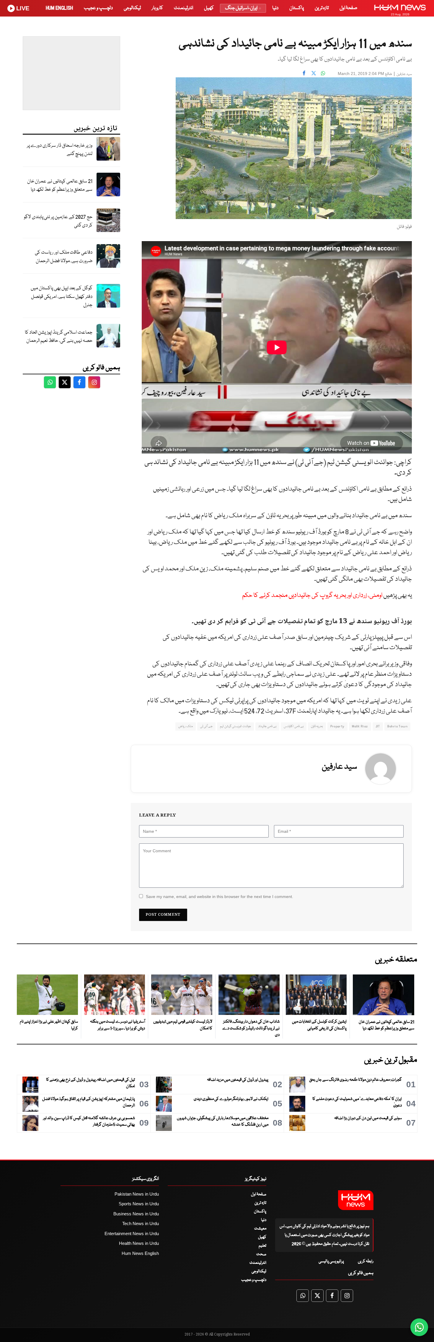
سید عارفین (404, 74)
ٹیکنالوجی (132, 8)
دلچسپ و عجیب (98, 8)
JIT (378, 726)
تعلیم (262, 1246)
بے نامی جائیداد (267, 726)
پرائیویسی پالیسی (331, 1261)
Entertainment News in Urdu (132, 1233)
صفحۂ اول (348, 8)
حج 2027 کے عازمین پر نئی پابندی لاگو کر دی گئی (58, 221)
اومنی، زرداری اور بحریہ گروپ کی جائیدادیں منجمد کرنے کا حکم (312, 595)
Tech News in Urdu (140, 1223)
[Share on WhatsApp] (323, 72)
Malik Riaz (360, 726)
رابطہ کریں (365, 1261)
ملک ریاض (185, 726)
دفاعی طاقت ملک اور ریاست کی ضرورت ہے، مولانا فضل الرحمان (63, 257)
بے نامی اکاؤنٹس (294, 726)
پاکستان (296, 8)
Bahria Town (397, 726)
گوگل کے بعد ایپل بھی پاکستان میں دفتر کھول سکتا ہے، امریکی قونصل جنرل (61, 297)
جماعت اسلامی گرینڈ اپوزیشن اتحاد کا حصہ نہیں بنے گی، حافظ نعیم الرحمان (58, 337)
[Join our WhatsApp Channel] (419, 1327)
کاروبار (157, 8)
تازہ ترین (322, 8)
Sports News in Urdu (139, 1203)
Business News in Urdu (136, 1213)
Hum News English (140, 1253)
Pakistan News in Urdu (137, 1193)
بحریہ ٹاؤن (317, 726)
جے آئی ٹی (206, 726)
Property (337, 726)
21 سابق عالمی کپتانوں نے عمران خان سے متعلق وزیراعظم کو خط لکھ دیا (59, 186)
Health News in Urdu (139, 1243)
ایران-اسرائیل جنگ (241, 8)
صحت (261, 1254)
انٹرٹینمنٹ (183, 8)
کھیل (209, 8)
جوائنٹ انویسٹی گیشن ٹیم (235, 726)
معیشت (260, 1228)
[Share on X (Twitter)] (313, 72)
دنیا (275, 8)
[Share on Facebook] (304, 72)
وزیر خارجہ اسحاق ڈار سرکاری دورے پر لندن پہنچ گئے (59, 150)
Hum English (59, 8)
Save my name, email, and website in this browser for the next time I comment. (219, 896)
